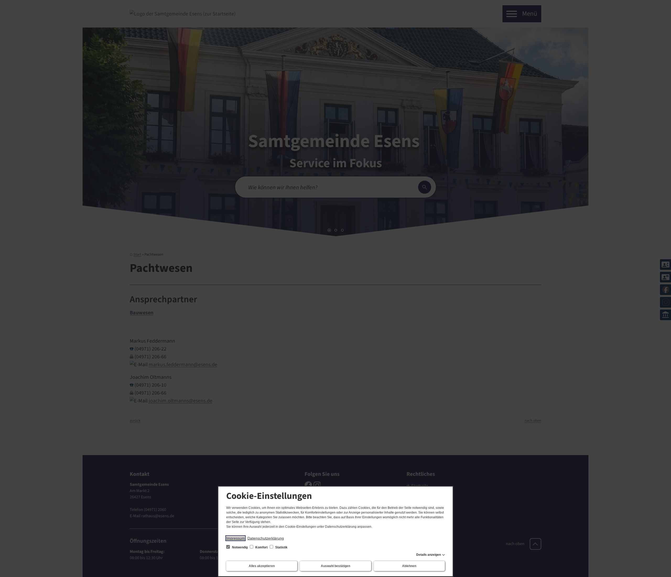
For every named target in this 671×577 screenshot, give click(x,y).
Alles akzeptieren (262, 566)
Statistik (281, 547)
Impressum (235, 538)
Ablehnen (409, 566)
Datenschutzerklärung (265, 538)
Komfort (261, 547)
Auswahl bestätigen (335, 566)
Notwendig (239, 547)
